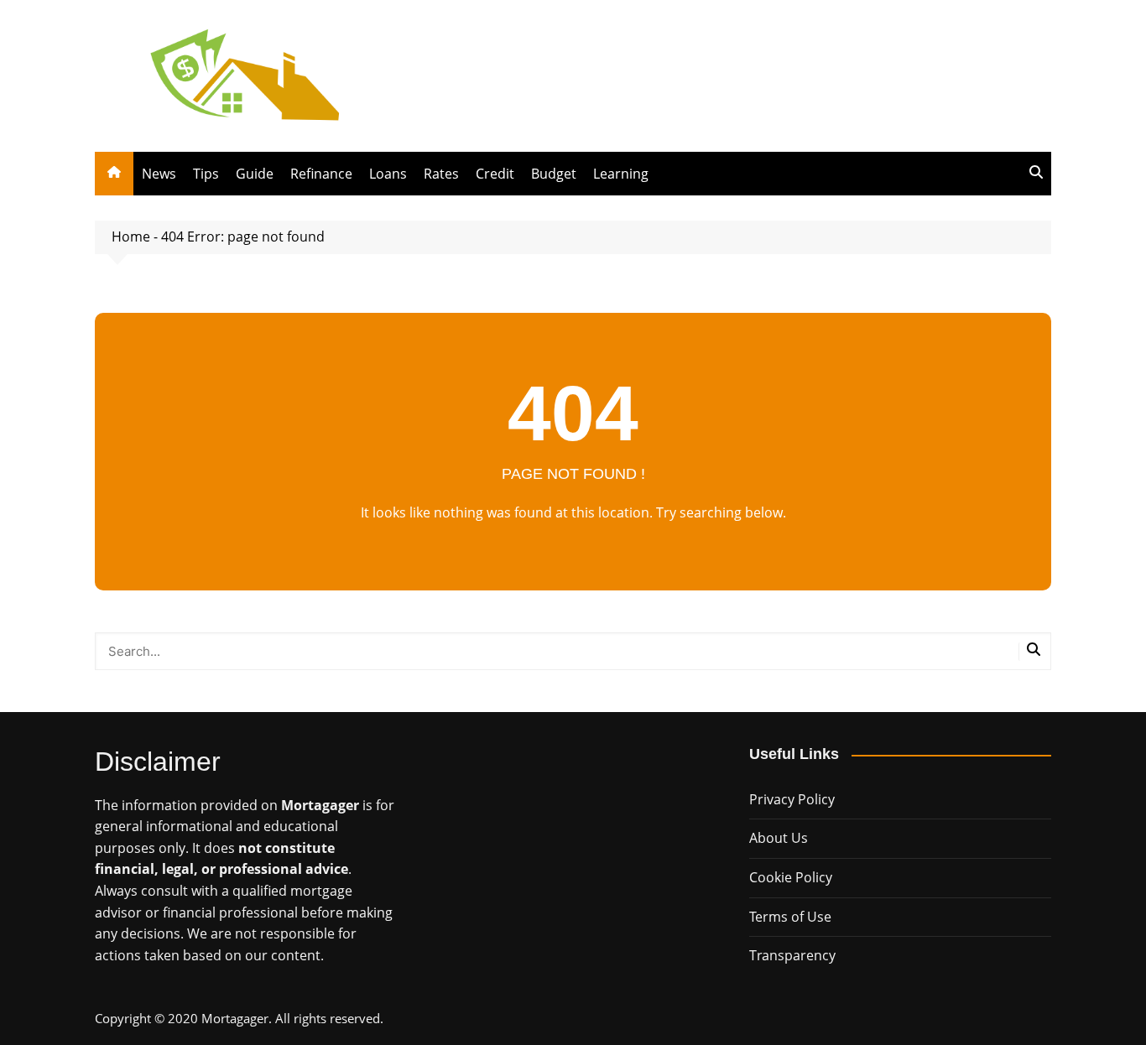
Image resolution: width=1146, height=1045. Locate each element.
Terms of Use (790, 916)
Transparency (792, 955)
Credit (495, 173)
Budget (553, 173)
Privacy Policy (792, 799)
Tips (206, 173)
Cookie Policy (790, 877)
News (159, 173)
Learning (621, 173)
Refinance (321, 173)
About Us (778, 838)
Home (131, 236)
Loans (388, 173)
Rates (441, 173)
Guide (254, 173)
